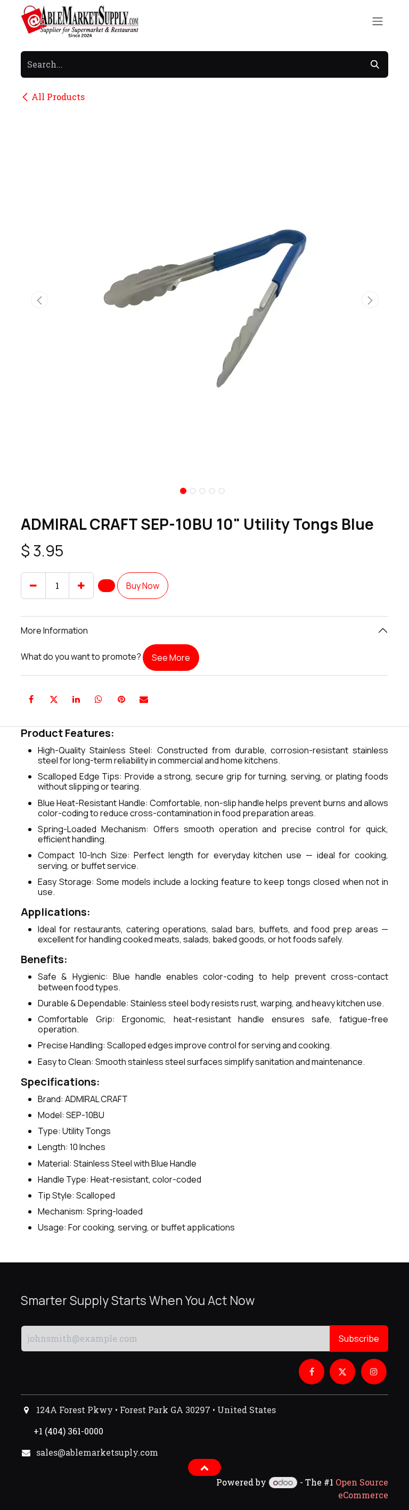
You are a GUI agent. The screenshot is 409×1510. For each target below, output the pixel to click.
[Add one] (81, 585)
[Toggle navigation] (377, 21)
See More (171, 657)
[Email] (143, 699)
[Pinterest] (121, 699)
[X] (53, 699)
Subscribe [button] (359, 1338)
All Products (58, 96)
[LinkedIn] (76, 699)
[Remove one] (33, 585)
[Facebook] (30, 699)
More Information (54, 630)
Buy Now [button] (142, 586)
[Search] (375, 64)
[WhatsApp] (98, 699)
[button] (39, 299)
